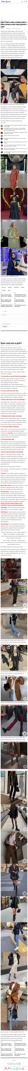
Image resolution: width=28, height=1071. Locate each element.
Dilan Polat (4, 287)
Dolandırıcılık (16, 287)
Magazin (22, 287)
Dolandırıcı (10, 287)
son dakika (4, 290)
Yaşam (9, 290)
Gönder (4, 326)
